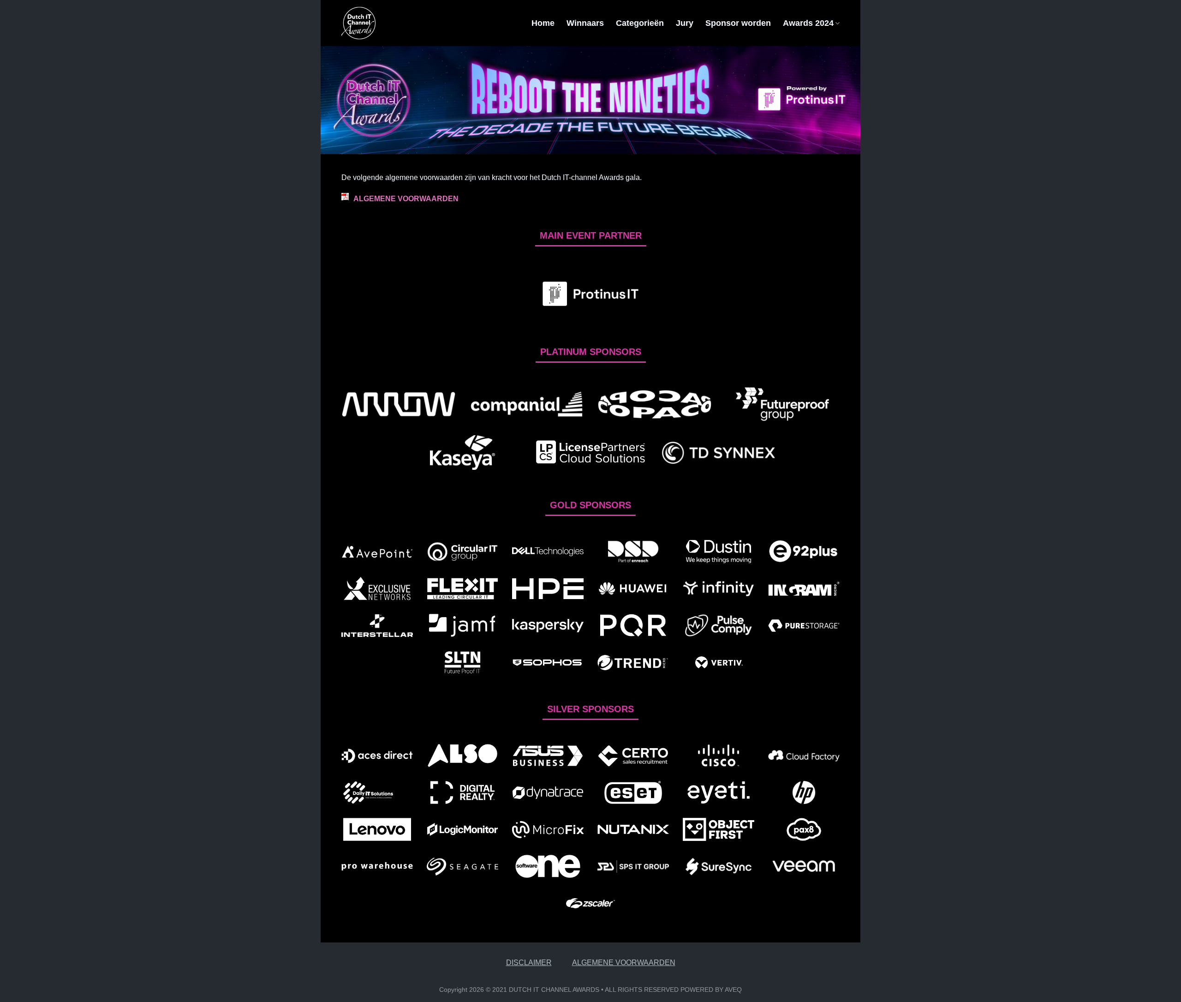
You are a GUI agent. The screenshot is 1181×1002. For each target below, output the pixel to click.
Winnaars (585, 23)
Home (543, 23)
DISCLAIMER (529, 962)
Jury (684, 23)
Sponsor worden (738, 23)
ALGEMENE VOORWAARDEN (406, 199)
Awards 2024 (808, 23)
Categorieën (640, 23)
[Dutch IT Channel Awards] (387, 23)
